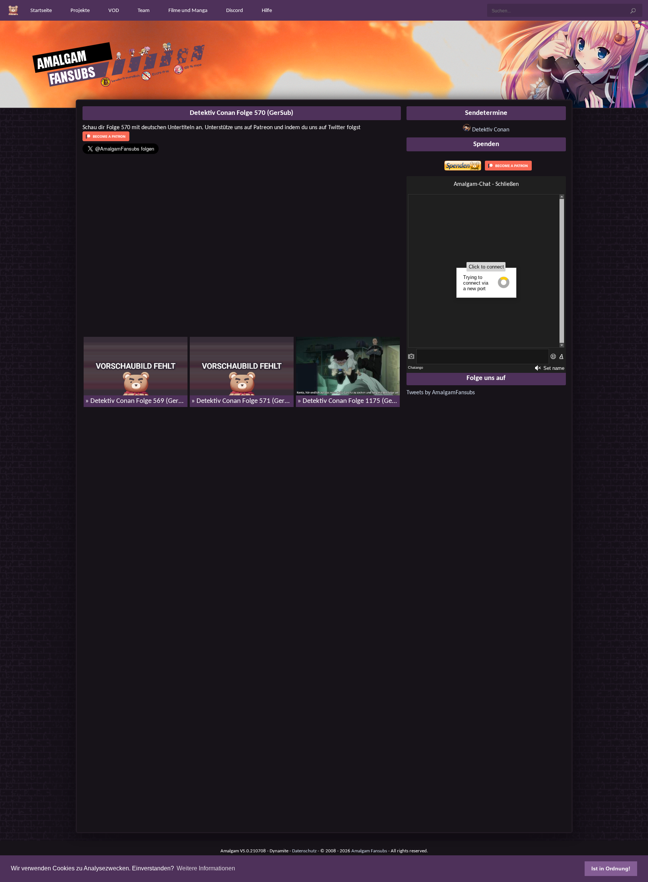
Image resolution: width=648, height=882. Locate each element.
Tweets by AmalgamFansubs (440, 393)
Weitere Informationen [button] (206, 868)
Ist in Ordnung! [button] (610, 868)
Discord (234, 11)
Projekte (80, 11)
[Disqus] (241, 509)
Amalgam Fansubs (369, 851)
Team (144, 11)
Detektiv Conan (490, 130)
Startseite (41, 11)
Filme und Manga (187, 11)
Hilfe (267, 11)
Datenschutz (304, 851)
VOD (113, 11)
